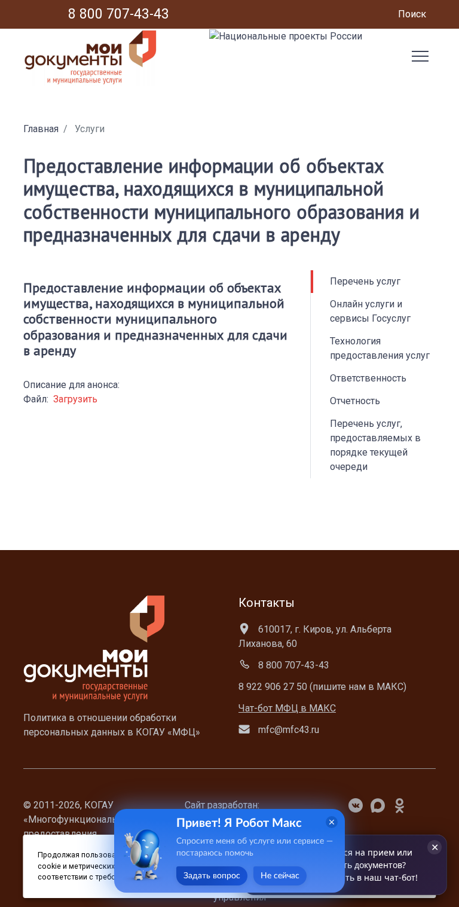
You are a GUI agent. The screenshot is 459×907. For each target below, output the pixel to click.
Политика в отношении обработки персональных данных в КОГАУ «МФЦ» (111, 725)
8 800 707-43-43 (292, 665)
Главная (41, 129)
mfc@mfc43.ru (287, 729)
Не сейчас (280, 876)
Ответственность (368, 378)
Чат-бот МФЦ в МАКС (287, 708)
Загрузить (75, 399)
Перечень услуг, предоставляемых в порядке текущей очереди (375, 445)
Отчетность (355, 401)
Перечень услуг (365, 281)
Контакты (266, 602)
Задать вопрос (211, 876)
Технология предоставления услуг (380, 348)
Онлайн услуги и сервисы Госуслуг (370, 311)
